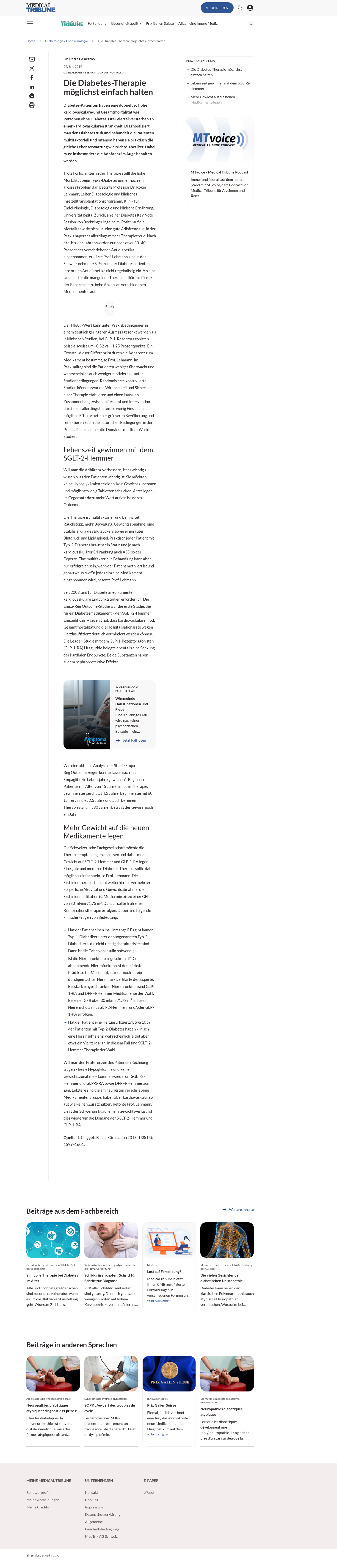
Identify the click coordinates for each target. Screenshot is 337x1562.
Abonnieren (217, 8)
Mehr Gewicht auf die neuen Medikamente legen (213, 99)
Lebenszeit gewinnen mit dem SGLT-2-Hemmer (221, 86)
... (251, 23)
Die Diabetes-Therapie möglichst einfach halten (216, 72)
